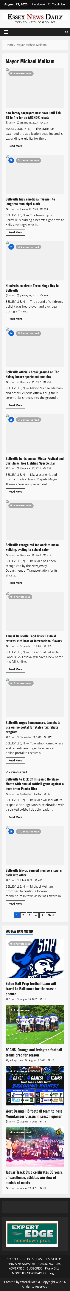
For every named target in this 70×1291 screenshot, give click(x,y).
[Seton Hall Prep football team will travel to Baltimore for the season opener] (35, 958)
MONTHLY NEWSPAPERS (29, 1273)
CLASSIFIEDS (53, 1259)
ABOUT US (14, 1259)
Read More (17, 146)
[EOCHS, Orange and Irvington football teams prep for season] (35, 1024)
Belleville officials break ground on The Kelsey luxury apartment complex (35, 347)
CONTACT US (33, 1259)
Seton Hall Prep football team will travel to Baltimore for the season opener (31, 988)
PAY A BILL (52, 1268)
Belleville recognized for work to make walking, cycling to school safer (35, 520)
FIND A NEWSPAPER (21, 1264)
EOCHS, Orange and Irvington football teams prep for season (34, 1052)
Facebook (38, 4)
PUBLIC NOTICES (49, 1264)
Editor (11, 122)
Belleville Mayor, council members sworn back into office (35, 845)
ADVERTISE (16, 1268)
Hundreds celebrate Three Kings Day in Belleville (35, 260)
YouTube (58, 4)
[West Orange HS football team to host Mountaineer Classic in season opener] (35, 1085)
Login (52, 1273)
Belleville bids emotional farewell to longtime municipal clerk (35, 174)
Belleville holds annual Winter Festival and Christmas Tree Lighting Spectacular (35, 433)
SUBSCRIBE (34, 1268)
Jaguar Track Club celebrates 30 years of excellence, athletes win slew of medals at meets (34, 1177)
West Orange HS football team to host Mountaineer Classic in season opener (34, 1113)
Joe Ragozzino (15, 1060)
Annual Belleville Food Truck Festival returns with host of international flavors (35, 611)
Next (51, 915)
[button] (6, 32)
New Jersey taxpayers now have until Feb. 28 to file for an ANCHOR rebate (35, 88)
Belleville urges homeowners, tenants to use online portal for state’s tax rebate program (35, 697)
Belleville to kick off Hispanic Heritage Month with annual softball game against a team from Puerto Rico (35, 784)
